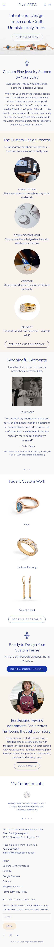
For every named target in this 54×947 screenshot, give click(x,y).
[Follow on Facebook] (4, 935)
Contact (7, 881)
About (6, 860)
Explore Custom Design (27, 344)
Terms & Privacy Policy (15, 891)
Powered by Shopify (36, 942)
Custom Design (27, 37)
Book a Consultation (27, 669)
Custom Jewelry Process (16, 865)
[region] (27, 802)
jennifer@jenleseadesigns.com (19, 852)
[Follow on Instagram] (10, 935)
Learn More (27, 765)
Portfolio (7, 871)
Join (9, 926)
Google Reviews (11, 876)
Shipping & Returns (13, 886)
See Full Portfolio (27, 619)
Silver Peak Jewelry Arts (15, 833)
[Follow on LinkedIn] (17, 935)
